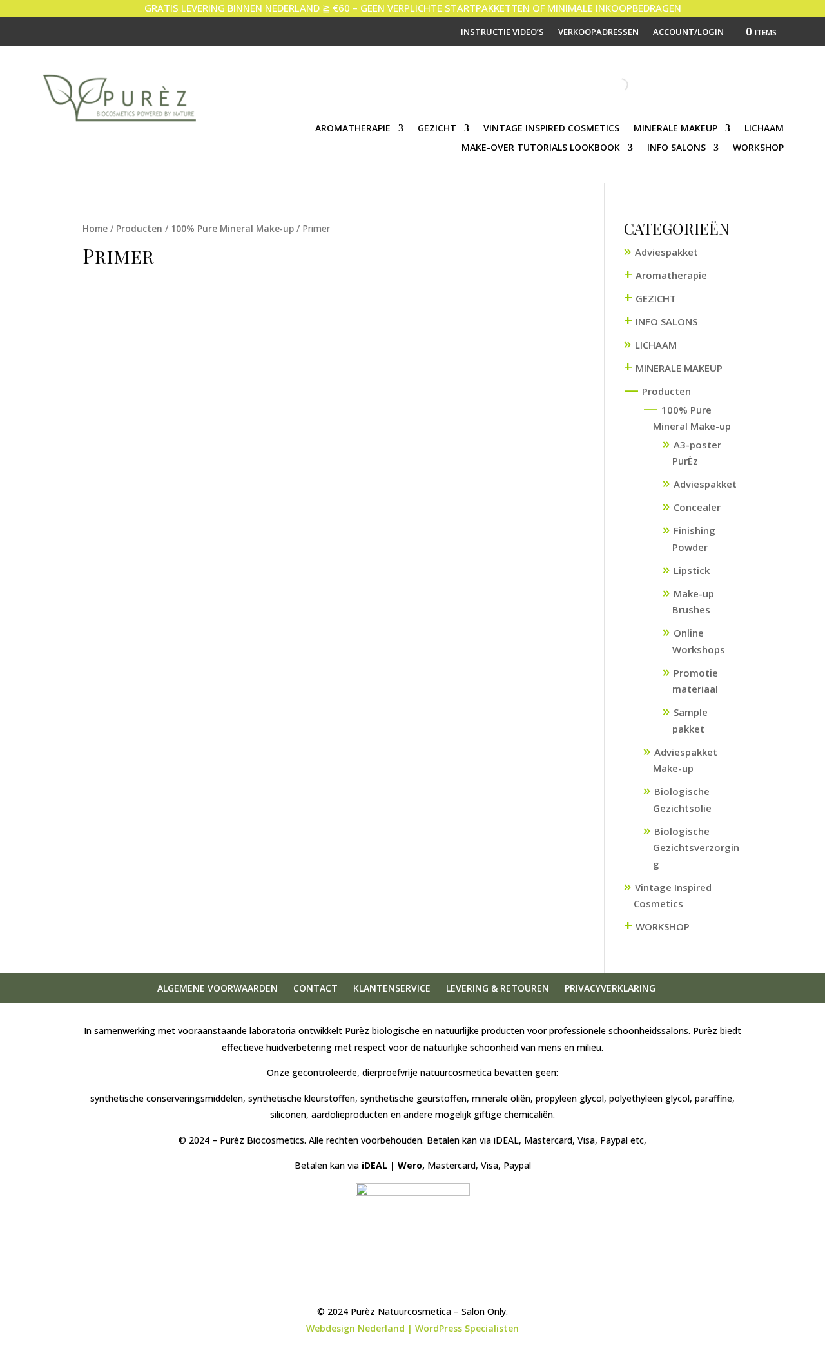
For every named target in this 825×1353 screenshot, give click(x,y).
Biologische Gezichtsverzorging (696, 847)
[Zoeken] (610, 85)
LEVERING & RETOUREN (497, 988)
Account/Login (688, 32)
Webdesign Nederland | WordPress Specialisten (412, 1328)
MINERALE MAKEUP (675, 129)
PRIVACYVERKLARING (610, 988)
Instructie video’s (502, 32)
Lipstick (692, 570)
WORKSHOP (758, 148)
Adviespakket (666, 251)
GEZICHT (437, 129)
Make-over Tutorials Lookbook (540, 148)
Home (95, 228)
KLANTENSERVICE (392, 988)
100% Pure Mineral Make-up (232, 228)
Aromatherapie (353, 129)
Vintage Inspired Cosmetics (551, 129)
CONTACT (315, 988)
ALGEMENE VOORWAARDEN (217, 988)
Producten (139, 228)
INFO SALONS (676, 148)
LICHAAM (764, 129)
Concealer (697, 507)
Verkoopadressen (598, 32)
